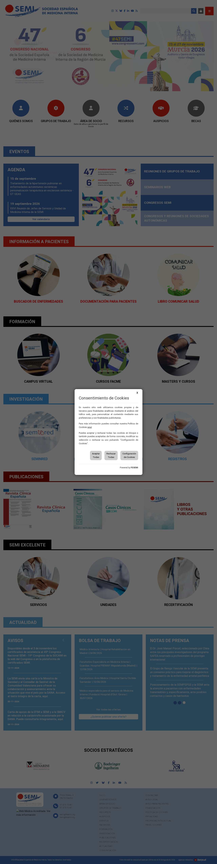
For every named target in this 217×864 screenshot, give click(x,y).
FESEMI (134, 467)
